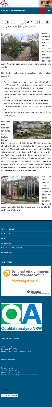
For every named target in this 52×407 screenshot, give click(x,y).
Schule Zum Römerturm (13, 10)
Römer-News (6, 252)
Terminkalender (8, 229)
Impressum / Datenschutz (11, 248)
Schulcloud (6, 243)
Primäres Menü (49, 10)
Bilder (4, 238)
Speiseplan (5, 234)
